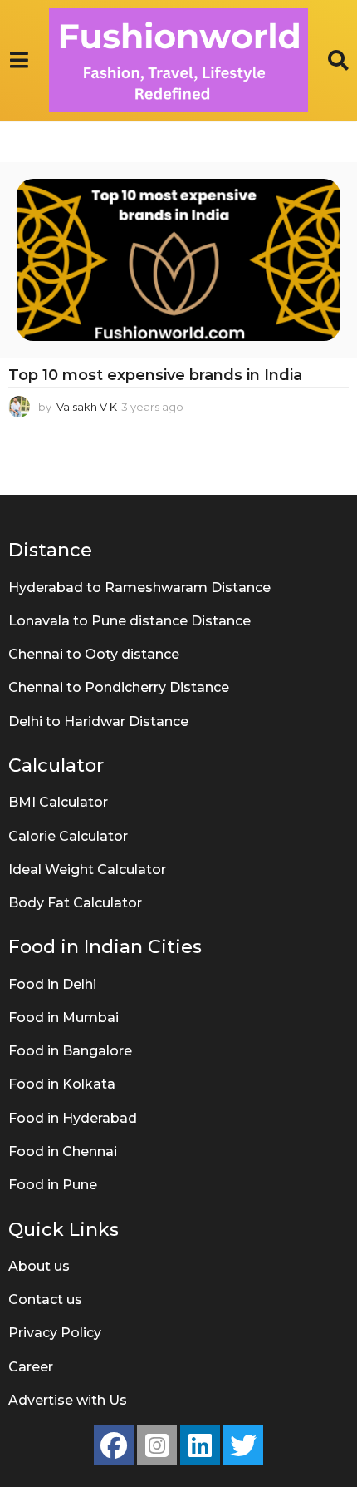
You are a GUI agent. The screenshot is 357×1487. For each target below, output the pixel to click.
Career (30, 1367)
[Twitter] (243, 1445)
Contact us (45, 1299)
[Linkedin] (200, 1445)
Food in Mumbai (63, 1017)
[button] (18, 60)
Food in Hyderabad (72, 1118)
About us (39, 1266)
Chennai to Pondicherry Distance (118, 687)
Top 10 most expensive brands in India (155, 375)
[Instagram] (157, 1445)
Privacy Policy (54, 1333)
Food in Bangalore (70, 1051)
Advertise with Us (67, 1400)
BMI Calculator (58, 802)
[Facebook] (114, 1445)
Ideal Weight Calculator (87, 869)
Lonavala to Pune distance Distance (129, 621)
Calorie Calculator (68, 836)
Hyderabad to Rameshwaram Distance (139, 587)
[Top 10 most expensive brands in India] (178, 260)
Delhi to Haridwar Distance (98, 721)
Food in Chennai (62, 1151)
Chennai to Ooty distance (93, 654)
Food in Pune (52, 1185)
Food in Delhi (52, 984)
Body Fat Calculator (75, 903)
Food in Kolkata (61, 1084)
